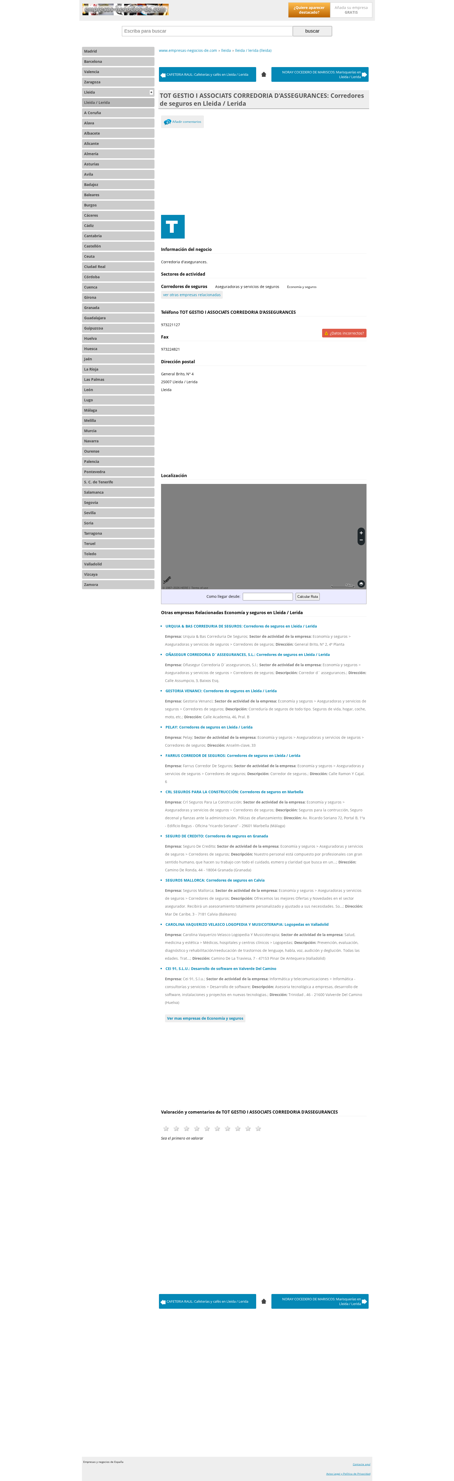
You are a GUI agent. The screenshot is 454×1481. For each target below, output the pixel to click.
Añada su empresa (351, 10)
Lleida (118, 92)
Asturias (91, 163)
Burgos (90, 205)
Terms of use (199, 587)
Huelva (90, 338)
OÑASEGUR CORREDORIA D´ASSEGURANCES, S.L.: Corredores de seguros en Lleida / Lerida (248, 654)
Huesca (90, 348)
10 (258, 1128)
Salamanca (94, 492)
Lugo (88, 399)
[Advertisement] (264, 170)
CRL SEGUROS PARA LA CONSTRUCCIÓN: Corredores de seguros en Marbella (234, 791)
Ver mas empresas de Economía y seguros (205, 1018)
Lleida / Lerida (97, 102)
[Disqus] (263, 1216)
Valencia (91, 71)
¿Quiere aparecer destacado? (309, 10)
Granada (91, 307)
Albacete (92, 133)
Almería (91, 153)
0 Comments (167, 123)
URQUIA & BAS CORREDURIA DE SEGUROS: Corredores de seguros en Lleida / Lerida (241, 626)
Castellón (92, 246)
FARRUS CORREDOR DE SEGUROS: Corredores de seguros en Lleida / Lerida (233, 755)
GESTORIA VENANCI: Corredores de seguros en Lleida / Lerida (221, 690)
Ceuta (89, 256)
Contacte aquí (361, 1464)
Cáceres (91, 215)
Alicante (91, 143)
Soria (88, 522)
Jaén (88, 358)
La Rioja (91, 369)
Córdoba (92, 276)
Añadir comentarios (186, 121)
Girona (90, 297)
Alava (89, 122)
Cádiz (89, 225)
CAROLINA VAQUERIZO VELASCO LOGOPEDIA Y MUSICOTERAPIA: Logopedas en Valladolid (247, 924)
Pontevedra (94, 471)
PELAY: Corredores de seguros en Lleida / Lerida (209, 727)
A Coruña (92, 112)
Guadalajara (95, 317)
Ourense (91, 451)
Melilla (90, 420)
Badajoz (91, 184)
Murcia (90, 430)
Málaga (90, 410)
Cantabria (93, 235)
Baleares (91, 194)
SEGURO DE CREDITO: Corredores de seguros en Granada (217, 835)
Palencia (91, 461)
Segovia (91, 502)
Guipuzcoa (93, 328)
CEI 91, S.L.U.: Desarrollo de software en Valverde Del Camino (221, 968)
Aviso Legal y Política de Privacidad (348, 1473)
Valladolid (93, 564)
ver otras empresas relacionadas (192, 294)
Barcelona (93, 61)
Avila (88, 174)
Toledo (90, 553)
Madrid (90, 51)
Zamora (91, 584)
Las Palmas (94, 379)
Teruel (89, 543)
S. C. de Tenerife (98, 481)
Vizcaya (90, 574)
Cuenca (90, 287)
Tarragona (93, 533)
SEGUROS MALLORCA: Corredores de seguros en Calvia (215, 880)
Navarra (91, 440)
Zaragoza (92, 81)
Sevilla (90, 512)
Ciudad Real (94, 266)
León (88, 389)
